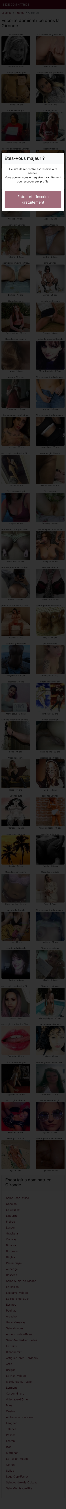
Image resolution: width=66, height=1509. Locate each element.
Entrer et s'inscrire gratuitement (33, 200)
